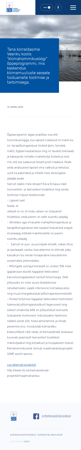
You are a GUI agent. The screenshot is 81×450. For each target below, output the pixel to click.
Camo (26, 441)
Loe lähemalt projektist (21, 365)
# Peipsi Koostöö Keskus (56, 416)
